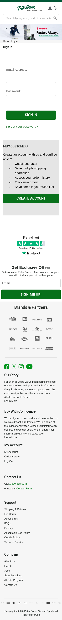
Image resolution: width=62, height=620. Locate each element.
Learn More (10, 400)
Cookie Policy (12, 537)
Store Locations (13, 575)
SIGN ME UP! (31, 294)
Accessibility (11, 518)
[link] (31, 32)
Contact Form (24, 488)
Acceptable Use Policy (17, 532)
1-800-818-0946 (18, 483)
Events (8, 566)
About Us (9, 561)
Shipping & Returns (15, 509)
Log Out (8, 461)
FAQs (7, 523)
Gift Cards (10, 514)
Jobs (7, 570)
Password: (13, 91)
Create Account (31, 198)
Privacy (8, 528)
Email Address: (16, 69)
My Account (11, 451)
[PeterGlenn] (29, 8)
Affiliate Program (13, 580)
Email (6, 283)
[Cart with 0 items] (56, 8)
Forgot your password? (22, 126)
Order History (12, 456)
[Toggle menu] (7, 8)
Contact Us (10, 584)
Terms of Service (13, 542)
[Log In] (50, 8)
